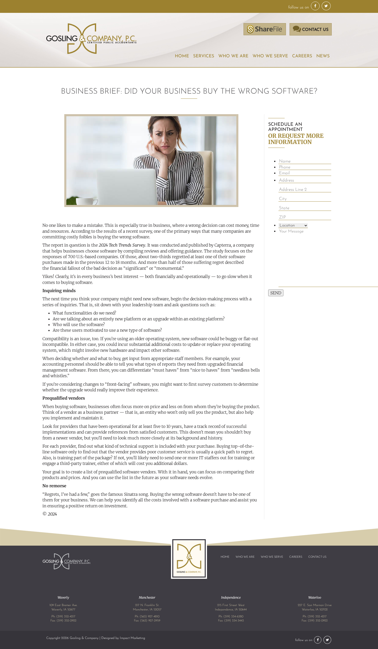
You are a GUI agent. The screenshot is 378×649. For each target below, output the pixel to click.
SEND (275, 292)
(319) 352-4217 (65, 616)
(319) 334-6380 (233, 616)
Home (182, 56)
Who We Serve (270, 56)
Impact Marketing (132, 638)
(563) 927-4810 (149, 616)
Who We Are (245, 557)
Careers (302, 56)
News (323, 56)
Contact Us (317, 557)
